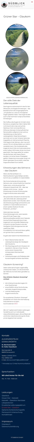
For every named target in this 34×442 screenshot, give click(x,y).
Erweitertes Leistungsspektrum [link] (13, 405)
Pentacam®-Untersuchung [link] (12, 412)
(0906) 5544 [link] (11, 356)
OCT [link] (15, 304)
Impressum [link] (6, 424)
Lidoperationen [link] (7, 403)
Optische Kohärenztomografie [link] (13, 410)
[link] (13, 7)
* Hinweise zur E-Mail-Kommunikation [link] (16, 363)
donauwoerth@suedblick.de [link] (17, 360)
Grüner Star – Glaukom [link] (10, 407)
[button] (32, 432)
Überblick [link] (5, 396)
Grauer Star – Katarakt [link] (10, 398)
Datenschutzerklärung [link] (10, 426)
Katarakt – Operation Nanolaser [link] (13, 400)
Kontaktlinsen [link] (7, 415)
